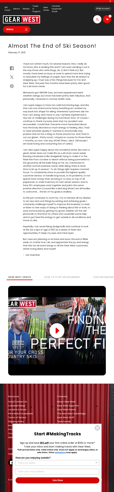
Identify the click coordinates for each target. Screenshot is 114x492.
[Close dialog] (97, 428)
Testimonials (64, 421)
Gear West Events (66, 409)
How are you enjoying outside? (33, 458)
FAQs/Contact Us (17, 401)
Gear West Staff (65, 417)
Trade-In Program (36, 9)
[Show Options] (96, 463)
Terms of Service (17, 417)
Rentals (26, 8)
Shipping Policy (16, 421)
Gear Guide (46, 8)
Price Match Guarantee (20, 413)
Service (16, 8)
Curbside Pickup (16, 405)
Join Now (57, 480)
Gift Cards (7, 8)
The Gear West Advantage (71, 413)
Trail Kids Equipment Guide (57, 9)
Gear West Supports (68, 405)
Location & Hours (17, 409)
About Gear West (66, 401)
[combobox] (56, 463)
